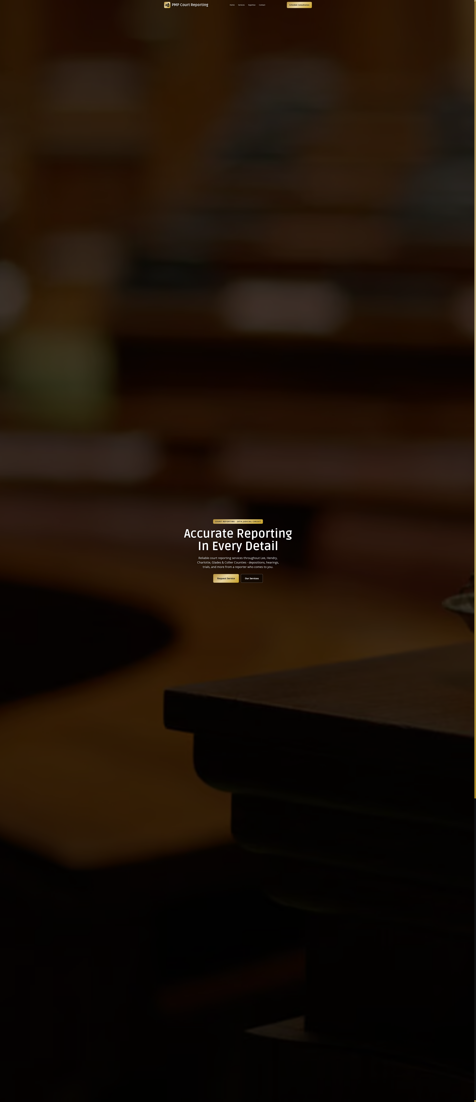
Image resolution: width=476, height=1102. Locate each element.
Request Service (226, 578)
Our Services (252, 578)
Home (232, 5)
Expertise (251, 5)
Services (241, 5)
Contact (262, 5)
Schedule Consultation (299, 5)
